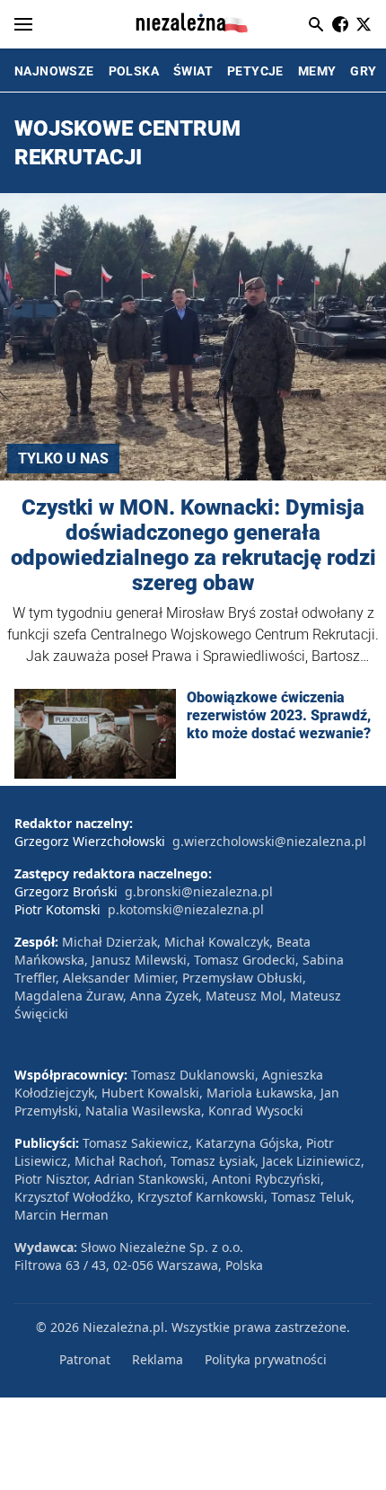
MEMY (317, 71)
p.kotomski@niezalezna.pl (186, 909)
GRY (363, 71)
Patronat (84, 1359)
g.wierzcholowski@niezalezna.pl (269, 841)
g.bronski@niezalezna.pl (199, 891)
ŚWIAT (193, 71)
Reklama (157, 1359)
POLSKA (134, 71)
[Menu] (23, 24)
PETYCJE (255, 71)
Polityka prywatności (266, 1359)
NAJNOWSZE (54, 71)
